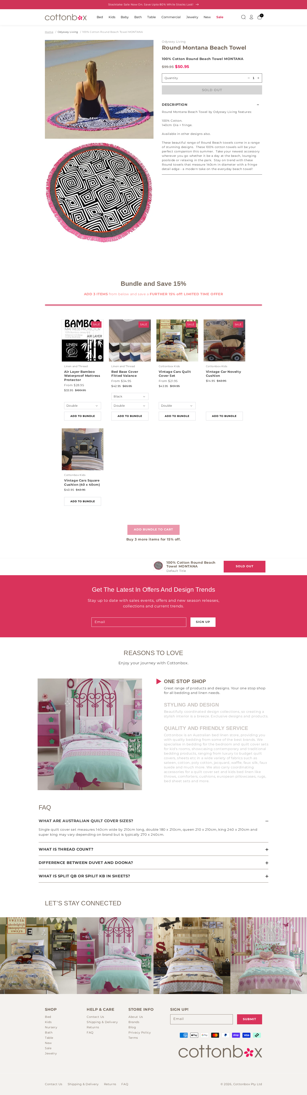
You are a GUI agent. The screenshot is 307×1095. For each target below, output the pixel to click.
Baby (125, 17)
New (207, 17)
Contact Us (95, 1017)
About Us (135, 1017)
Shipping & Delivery (102, 1022)
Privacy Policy (139, 1032)
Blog (132, 1027)
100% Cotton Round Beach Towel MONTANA (112, 31)
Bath (138, 17)
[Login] (251, 17)
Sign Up (203, 622)
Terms (133, 1038)
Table (151, 17)
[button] (212, 105)
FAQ (90, 1032)
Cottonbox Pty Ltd (247, 1084)
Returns (93, 1027)
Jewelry (192, 17)
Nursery (51, 1027)
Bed (100, 17)
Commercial (171, 17)
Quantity (171, 78)
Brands (134, 1022)
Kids (112, 17)
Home (49, 31)
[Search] (243, 17)
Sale (219, 17)
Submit (249, 1019)
